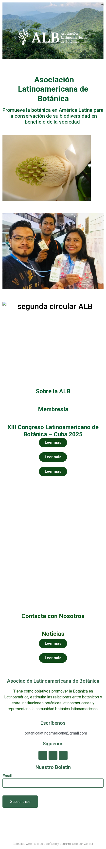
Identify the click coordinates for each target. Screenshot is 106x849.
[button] (7, 31)
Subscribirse (20, 801)
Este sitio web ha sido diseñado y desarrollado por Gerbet (53, 844)
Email (7, 776)
